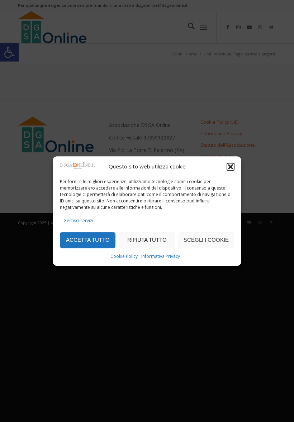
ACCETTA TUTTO (88, 240)
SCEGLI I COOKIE (206, 240)
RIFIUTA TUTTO (147, 240)
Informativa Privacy (160, 256)
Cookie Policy (124, 256)
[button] (230, 166)
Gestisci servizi (78, 221)
